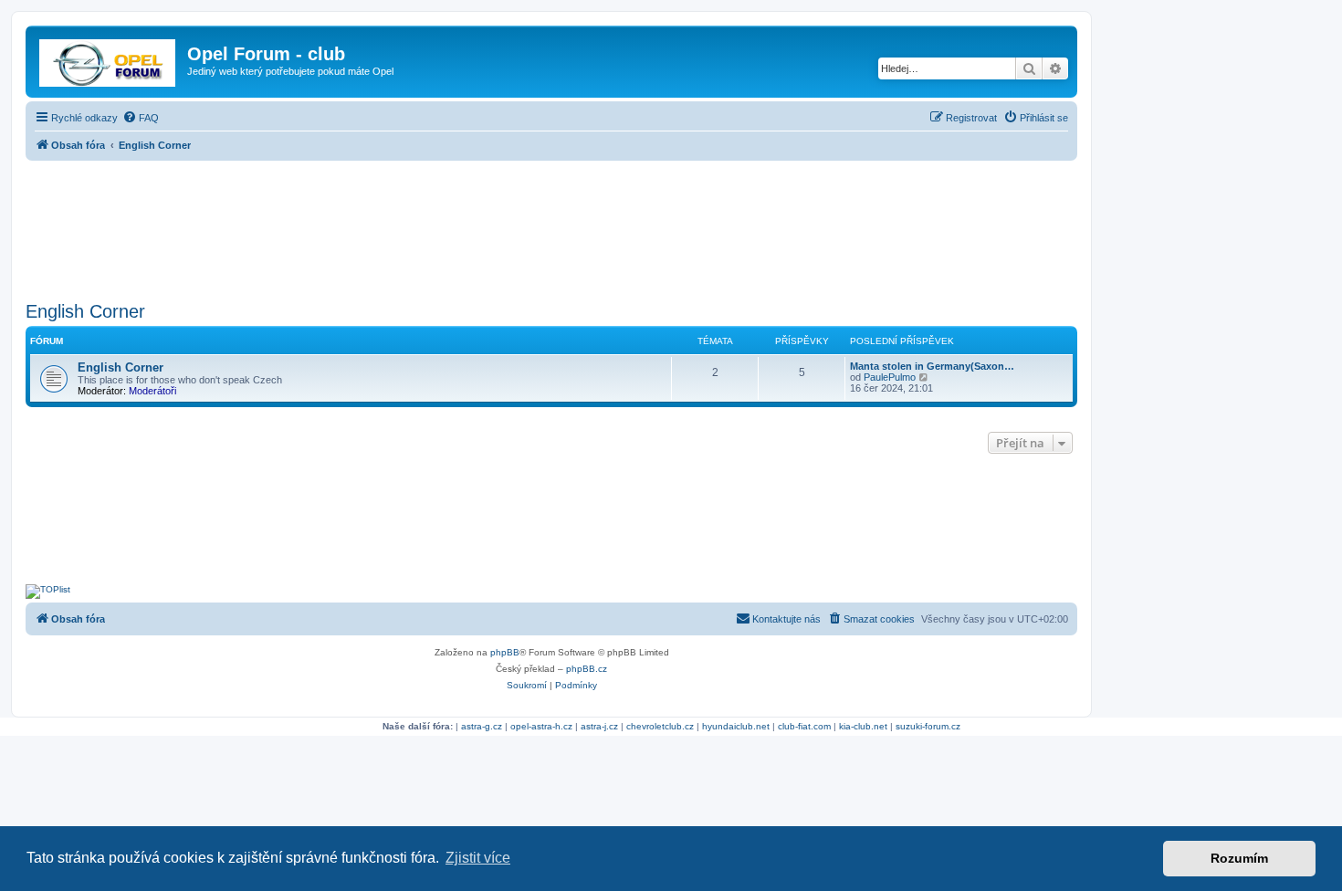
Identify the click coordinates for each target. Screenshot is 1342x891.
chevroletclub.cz (660, 726)
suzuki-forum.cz (928, 726)
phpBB (504, 652)
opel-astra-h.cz (541, 726)
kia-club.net (863, 726)
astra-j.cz (599, 726)
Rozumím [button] (1239, 858)
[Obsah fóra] (108, 59)
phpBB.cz (586, 669)
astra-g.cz (481, 726)
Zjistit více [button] (478, 857)
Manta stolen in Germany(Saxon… (932, 366)
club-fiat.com (804, 726)
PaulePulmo (890, 377)
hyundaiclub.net (736, 726)
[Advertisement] (551, 225)
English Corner (85, 311)
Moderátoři (152, 390)
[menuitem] (140, 118)
